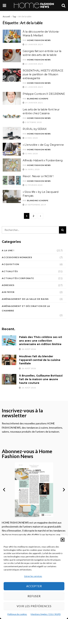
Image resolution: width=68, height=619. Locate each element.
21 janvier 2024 (33, 87)
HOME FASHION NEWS (39, 40)
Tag (14, 16)
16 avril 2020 (32, 169)
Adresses (8, 285)
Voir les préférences (34, 606)
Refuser (34, 596)
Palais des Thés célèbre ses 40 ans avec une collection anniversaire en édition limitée (40, 340)
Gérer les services (33, 576)
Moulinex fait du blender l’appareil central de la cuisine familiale (39, 360)
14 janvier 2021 (33, 102)
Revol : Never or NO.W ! (38, 176)
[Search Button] (63, 5)
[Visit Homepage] (34, 5)
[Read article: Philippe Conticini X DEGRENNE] (12, 98)
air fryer (8, 292)
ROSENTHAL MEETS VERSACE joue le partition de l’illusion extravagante (43, 74)
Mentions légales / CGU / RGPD (46, 614)
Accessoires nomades (17, 257)
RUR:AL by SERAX (35, 129)
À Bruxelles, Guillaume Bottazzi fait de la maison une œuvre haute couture (41, 379)
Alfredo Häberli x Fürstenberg (42, 160)
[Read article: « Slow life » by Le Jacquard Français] (12, 196)
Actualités (10, 271)
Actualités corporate (18, 278)
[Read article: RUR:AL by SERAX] (12, 133)
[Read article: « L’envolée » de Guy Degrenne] (12, 149)
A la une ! (8, 250)
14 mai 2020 (31, 138)
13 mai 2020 (31, 153)
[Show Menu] (4, 5)
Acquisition (10, 264)
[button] (62, 540)
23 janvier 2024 (33, 44)
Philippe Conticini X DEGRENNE (44, 93)
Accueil (6, 16)
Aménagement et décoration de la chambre (26, 308)
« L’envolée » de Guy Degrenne (43, 144)
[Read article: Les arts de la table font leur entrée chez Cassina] (12, 114)
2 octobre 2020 (33, 122)
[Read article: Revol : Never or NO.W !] (12, 180)
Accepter (34, 586)
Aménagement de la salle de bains (25, 299)
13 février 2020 (33, 185)
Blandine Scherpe (37, 98)
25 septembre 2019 (35, 205)
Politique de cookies (17, 614)
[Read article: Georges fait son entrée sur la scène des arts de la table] (12, 55)
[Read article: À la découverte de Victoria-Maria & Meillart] (12, 36)
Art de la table (24, 16)
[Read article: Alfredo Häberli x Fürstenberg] (12, 165)
